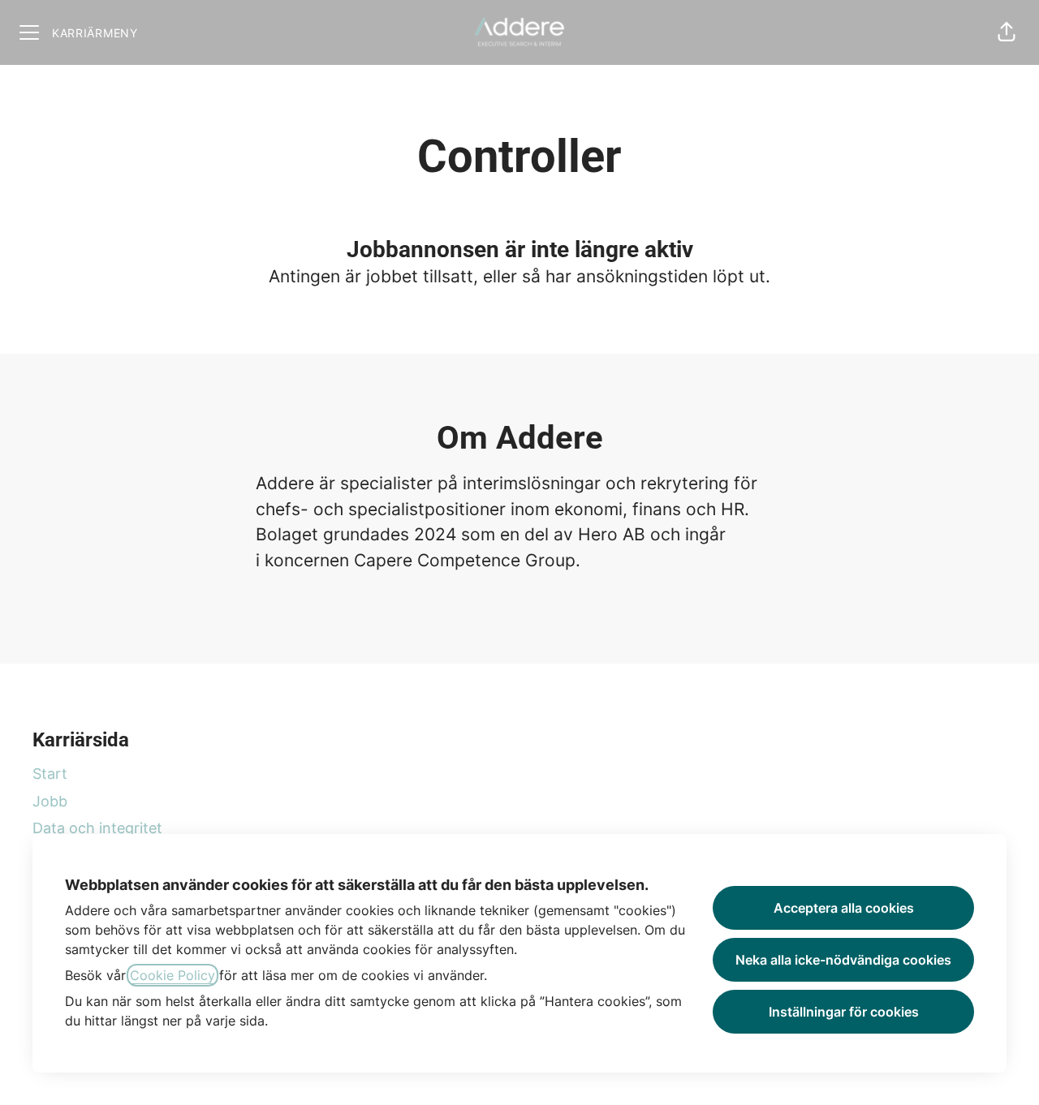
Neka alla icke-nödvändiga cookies (843, 960)
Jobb (49, 801)
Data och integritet (97, 827)
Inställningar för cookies (844, 1012)
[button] (1006, 32)
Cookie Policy (172, 975)
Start (49, 773)
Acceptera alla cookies (844, 908)
